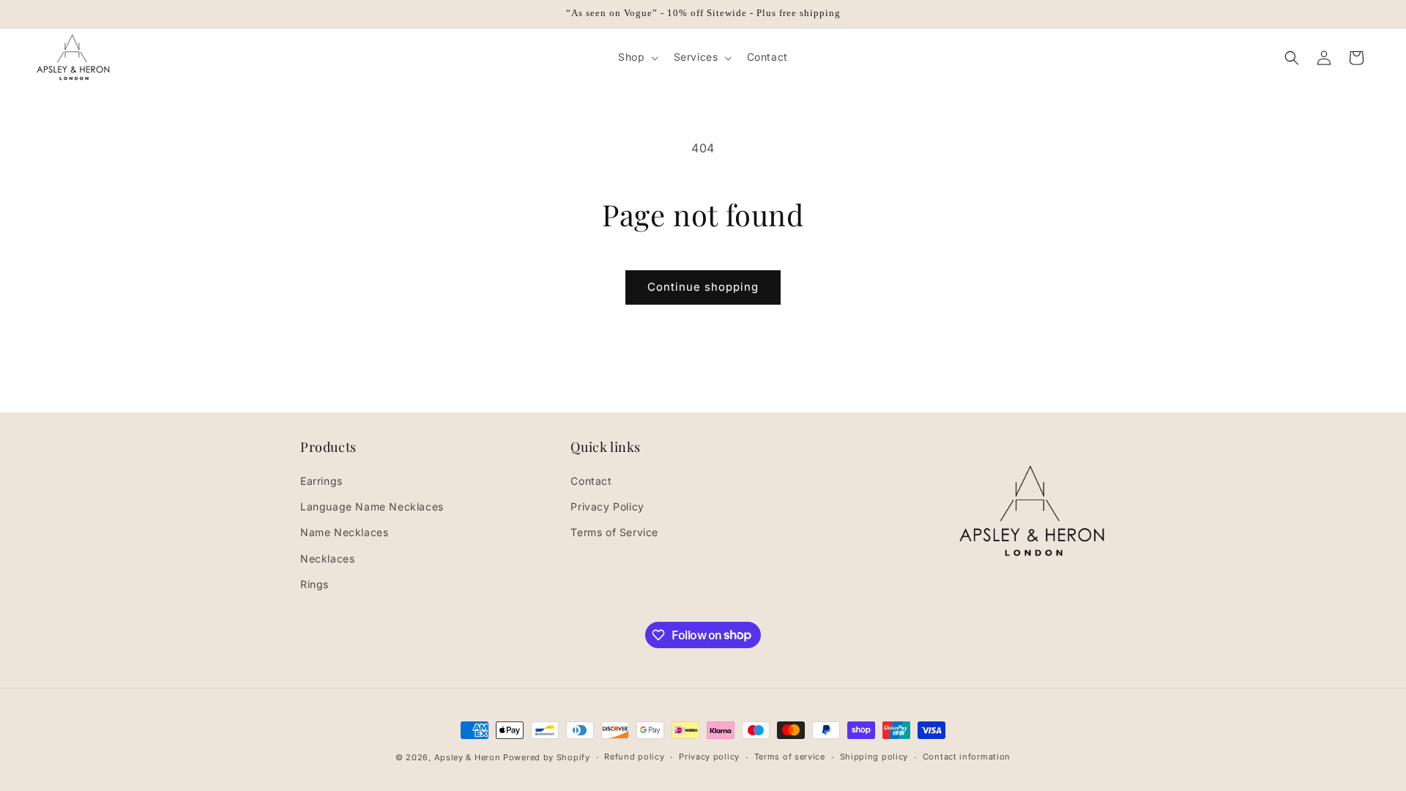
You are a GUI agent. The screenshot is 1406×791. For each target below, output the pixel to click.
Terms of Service (614, 532)
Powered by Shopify (546, 757)
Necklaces (327, 558)
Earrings (321, 481)
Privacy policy (709, 756)
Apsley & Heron (467, 757)
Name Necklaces (344, 532)
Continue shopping (703, 287)
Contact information (967, 756)
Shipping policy (874, 756)
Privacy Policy (607, 506)
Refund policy (634, 756)
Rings (314, 584)
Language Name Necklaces (372, 506)
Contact (590, 481)
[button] (636, 57)
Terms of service (789, 756)
